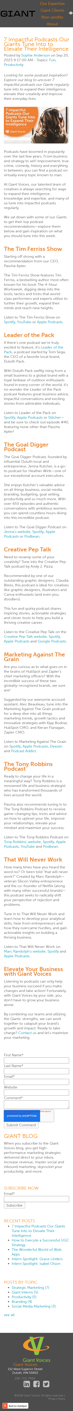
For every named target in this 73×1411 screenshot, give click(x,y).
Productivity (13, 64)
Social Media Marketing (34, 1306)
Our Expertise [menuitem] (52, 3)
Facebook (36, 1384)
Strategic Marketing (30, 1287)
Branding (22, 1301)
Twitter (46, 1384)
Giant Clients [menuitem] (52, 10)
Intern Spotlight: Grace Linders (37, 1259)
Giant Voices (25, 1364)
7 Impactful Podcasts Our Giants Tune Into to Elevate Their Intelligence (38, 1231)
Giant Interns (25, 1292)
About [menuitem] (52, 23)
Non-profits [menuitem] (52, 17)
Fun (52, 60)
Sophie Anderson (35, 55)
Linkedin (27, 1384)
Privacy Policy (56, 1398)
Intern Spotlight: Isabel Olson (36, 1263)
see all (9, 1315)
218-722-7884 (25, 1378)
